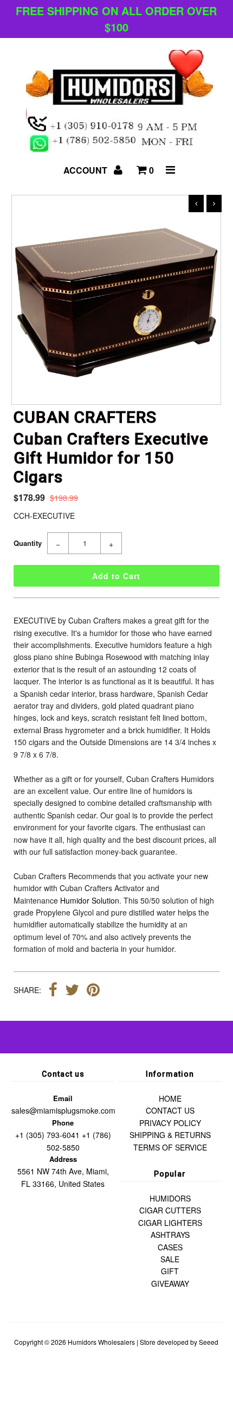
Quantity (28, 543)
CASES (170, 1247)
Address (63, 1159)
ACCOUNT (86, 170)
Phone (63, 1122)
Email (63, 1098)
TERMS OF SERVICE (170, 1147)
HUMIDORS (170, 1198)
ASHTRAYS (170, 1234)
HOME (170, 1098)
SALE (169, 1259)
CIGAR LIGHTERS (170, 1222)
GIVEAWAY (170, 1283)
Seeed (208, 1341)
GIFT (170, 1271)
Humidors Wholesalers (101, 1341)
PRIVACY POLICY (170, 1122)
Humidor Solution (89, 900)
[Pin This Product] (93, 991)
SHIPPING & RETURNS (170, 1134)
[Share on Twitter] (72, 991)
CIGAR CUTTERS (170, 1210)
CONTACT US (170, 1110)
